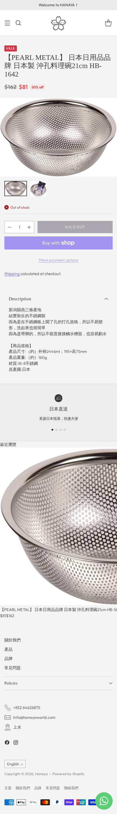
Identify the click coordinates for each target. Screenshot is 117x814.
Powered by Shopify (68, 774)
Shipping (12, 273)
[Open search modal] (18, 22)
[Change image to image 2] (38, 188)
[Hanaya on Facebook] (7, 743)
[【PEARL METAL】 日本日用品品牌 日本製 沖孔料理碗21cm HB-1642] (58, 137)
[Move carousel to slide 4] (65, 430)
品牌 (8, 658)
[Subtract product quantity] (9, 227)
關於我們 (12, 640)
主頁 (7, 788)
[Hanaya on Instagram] (16, 743)
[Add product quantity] (29, 227)
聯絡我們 (71, 788)
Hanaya (41, 774)
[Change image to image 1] (15, 188)
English (13, 763)
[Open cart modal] (108, 22)
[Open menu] (7, 22)
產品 (8, 649)
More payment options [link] (58, 260)
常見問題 (12, 667)
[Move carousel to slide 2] (56, 430)
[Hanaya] (58, 23)
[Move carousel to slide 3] (60, 430)
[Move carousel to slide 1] (52, 430)
